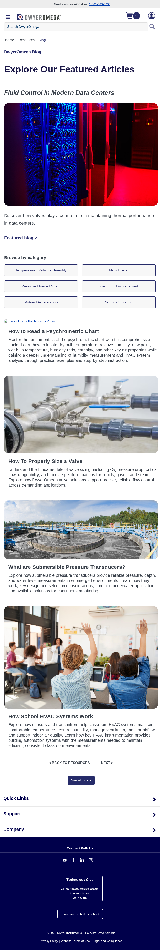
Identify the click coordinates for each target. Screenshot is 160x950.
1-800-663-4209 (99, 4)
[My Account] (151, 15)
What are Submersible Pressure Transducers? (66, 567)
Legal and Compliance (107, 941)
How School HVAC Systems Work (50, 716)
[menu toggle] (8, 17)
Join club (80, 897)
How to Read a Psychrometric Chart (53, 331)
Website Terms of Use (75, 941)
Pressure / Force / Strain (41, 286)
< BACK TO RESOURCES (69, 763)
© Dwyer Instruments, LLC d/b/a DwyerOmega (81, 932)
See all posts (81, 780)
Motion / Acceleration (41, 302)
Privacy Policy (49, 941)
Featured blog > (20, 237)
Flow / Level (119, 270)
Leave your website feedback (80, 914)
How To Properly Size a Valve (45, 461)
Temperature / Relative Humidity (41, 270)
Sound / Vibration (119, 302)
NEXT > (107, 763)
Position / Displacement (118, 286)
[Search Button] (152, 27)
